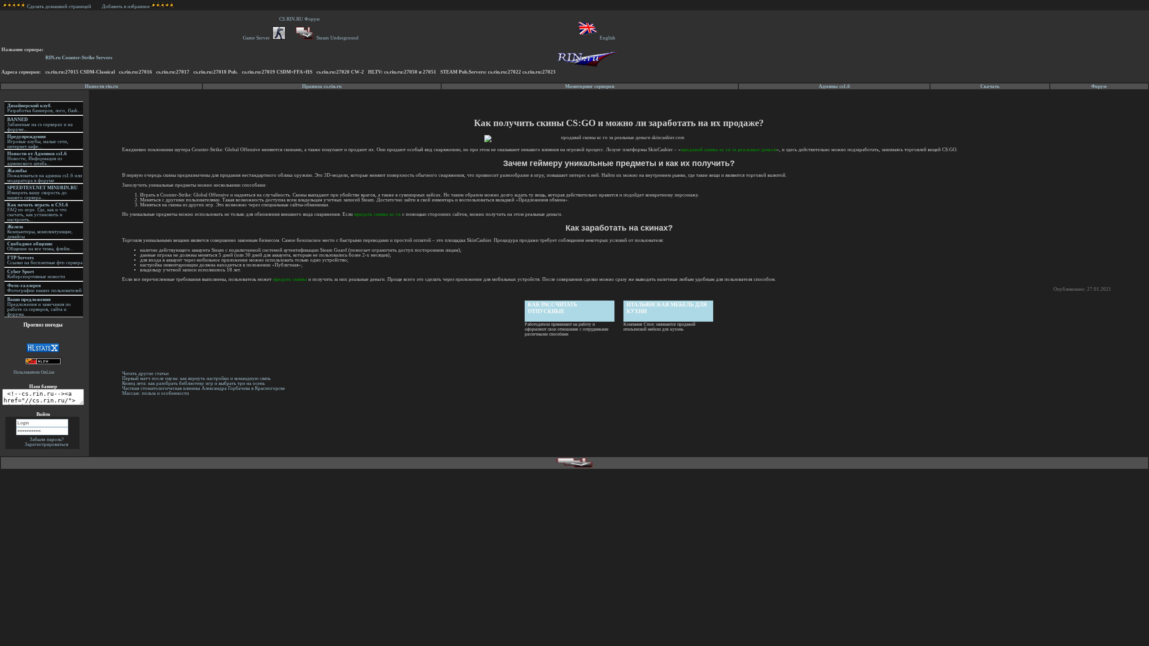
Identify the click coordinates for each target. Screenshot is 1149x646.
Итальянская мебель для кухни (667, 307)
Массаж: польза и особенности (155, 393)
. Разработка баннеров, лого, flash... (44, 108)
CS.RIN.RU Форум (300, 19)
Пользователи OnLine (33, 372)
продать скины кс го (377, 214)
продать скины (290, 279)
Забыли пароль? (47, 439)
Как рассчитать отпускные (552, 307)
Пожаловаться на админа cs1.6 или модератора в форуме (44, 175)
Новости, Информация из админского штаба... (37, 158)
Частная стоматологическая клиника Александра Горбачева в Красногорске (203, 388)
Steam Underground (337, 37)
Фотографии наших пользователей (44, 288)
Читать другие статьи (145, 373)
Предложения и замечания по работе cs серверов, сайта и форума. (39, 307)
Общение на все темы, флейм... (40, 246)
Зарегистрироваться (46, 444)
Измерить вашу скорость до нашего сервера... (42, 192)
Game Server (257, 37)
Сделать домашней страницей (59, 6)
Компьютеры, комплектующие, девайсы (40, 231)
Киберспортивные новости (36, 274)
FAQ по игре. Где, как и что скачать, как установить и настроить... (37, 212)
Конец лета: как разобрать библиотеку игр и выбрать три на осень (193, 383)
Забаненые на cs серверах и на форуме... (40, 124)
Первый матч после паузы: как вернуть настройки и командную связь (196, 378)
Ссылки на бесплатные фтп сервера (45, 260)
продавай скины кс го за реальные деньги (728, 149)
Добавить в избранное (126, 6)
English (607, 37)
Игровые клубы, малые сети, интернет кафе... (37, 141)
